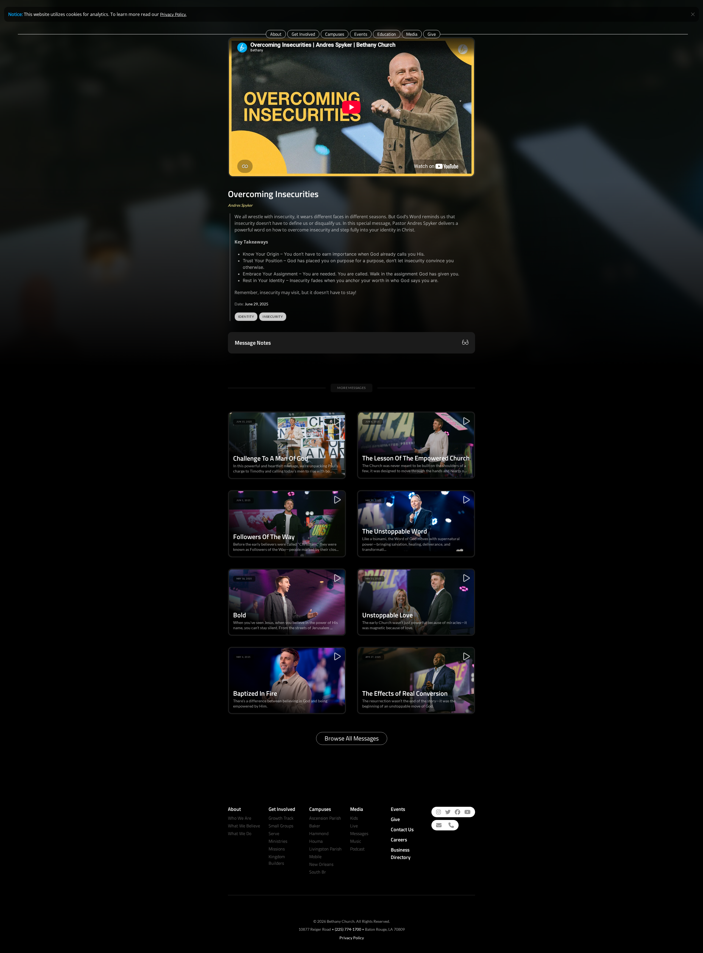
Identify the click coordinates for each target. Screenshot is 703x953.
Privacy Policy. (173, 14)
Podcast (357, 849)
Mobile (315, 856)
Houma (316, 841)
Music (355, 841)
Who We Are (239, 818)
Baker (314, 825)
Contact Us (402, 829)
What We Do (239, 833)
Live (354, 825)
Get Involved (303, 34)
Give (432, 34)
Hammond (318, 833)
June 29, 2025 (256, 304)
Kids (354, 818)
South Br (317, 872)
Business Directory (401, 853)
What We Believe (244, 825)
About (275, 34)
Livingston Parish (325, 849)
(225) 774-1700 (348, 929)
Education (386, 34)
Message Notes (253, 343)
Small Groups (281, 825)
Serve (274, 833)
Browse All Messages (352, 738)
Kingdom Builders (277, 859)
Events (360, 34)
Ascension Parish (325, 818)
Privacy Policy (351, 937)
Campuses (334, 34)
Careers (399, 839)
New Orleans (321, 864)
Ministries (278, 841)
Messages (359, 833)
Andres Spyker (240, 205)
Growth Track (281, 818)
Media (411, 34)
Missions (277, 849)
